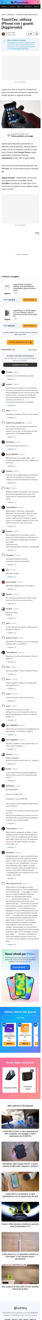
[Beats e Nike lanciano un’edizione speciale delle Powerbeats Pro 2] (20, 1211)
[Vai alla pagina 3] (16, 1095)
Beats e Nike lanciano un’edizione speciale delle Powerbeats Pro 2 (20, 1225)
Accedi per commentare (20, 365)
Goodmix (10, 458)
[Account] (38, 2)
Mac (19, 7)
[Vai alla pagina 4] (18, 1095)
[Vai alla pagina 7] (23, 1095)
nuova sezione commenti (20, 48)
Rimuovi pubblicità (20, 82)
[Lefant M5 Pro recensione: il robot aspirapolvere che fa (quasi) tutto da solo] (20, 1181)
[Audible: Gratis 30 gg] (25, 1028)
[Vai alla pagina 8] (25, 1095)
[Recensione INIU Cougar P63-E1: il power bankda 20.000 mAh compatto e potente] (20, 1151)
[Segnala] (15, 379)
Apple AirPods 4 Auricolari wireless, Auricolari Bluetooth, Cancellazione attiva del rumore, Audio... (24, 287)
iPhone (4, 7)
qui (2, 171)
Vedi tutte (20, 1018)
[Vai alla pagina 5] (20, 1095)
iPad (12, 7)
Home (3, 15)
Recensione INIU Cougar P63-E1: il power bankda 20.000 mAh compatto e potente (20, 1165)
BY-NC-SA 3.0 (20, 1315)
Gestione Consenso (31, 1315)
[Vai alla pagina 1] (12, 1095)
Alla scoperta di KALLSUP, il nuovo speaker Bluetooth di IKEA (20, 1287)
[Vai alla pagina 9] (27, 1095)
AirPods (27, 7)
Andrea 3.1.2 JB (12, 656)
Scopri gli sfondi (19, 967)
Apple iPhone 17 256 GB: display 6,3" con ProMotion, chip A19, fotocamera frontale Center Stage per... (25, 313)
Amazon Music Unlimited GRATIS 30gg (9, 1036)
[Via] (37, 233)
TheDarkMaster (12, 789)
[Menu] (2, 2)
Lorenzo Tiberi (10, 33)
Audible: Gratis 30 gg (24, 1035)
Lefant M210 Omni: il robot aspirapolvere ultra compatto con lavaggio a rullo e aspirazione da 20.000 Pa (20, 1133)
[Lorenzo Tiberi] (3, 34)
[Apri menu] (30, 2)
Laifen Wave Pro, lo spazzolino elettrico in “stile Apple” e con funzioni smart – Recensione (20, 1256)
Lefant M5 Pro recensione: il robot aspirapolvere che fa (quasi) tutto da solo (20, 1195)
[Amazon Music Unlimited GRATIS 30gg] (9, 1028)
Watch (36, 7)
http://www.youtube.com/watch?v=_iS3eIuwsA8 (22, 547)
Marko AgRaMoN (13, 758)
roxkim (9, 743)
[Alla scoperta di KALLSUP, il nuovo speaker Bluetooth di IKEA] (20, 1274)
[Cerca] (5, 2)
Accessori (10, 15)
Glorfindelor (11, 511)
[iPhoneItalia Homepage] (20, 2)
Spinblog (13, 1313)
